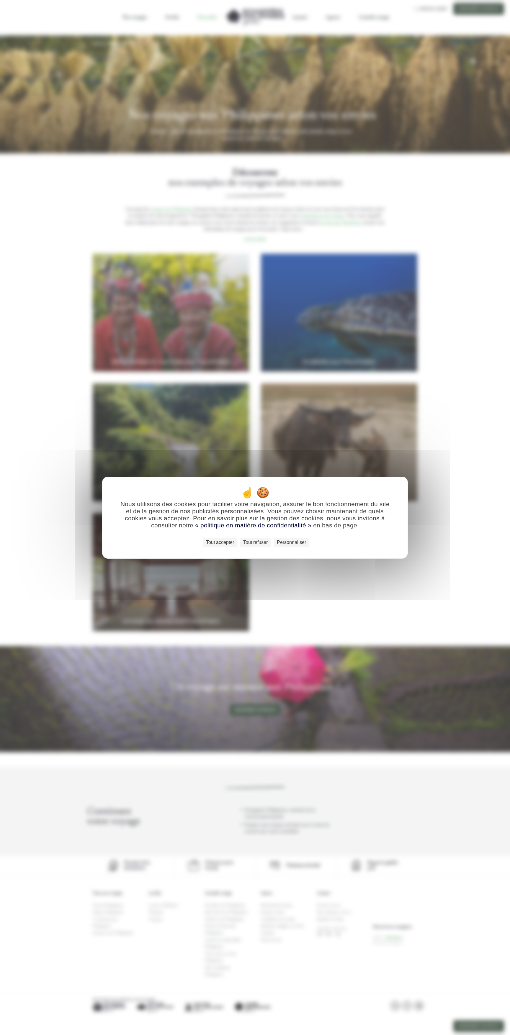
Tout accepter (220, 542)
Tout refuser (255, 542)
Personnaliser (291, 542)
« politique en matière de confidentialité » (254, 525)
